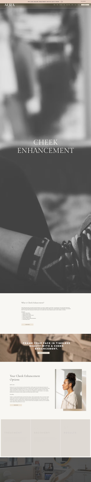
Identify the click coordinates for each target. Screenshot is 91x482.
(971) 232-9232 (83, 1)
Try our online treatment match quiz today (43, 1)
